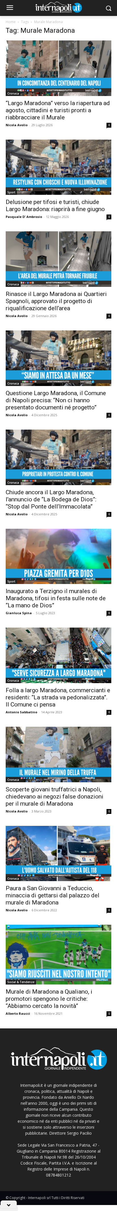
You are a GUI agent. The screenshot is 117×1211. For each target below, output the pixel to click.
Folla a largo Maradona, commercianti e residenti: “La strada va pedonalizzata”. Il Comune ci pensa (58, 697)
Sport (11, 192)
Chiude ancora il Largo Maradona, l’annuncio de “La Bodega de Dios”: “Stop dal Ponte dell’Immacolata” (51, 499)
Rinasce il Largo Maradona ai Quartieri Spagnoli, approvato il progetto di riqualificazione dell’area (56, 301)
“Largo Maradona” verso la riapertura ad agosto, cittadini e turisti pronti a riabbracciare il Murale (58, 110)
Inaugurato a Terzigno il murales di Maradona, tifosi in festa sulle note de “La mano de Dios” (56, 598)
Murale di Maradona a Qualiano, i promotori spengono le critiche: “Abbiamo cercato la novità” (49, 998)
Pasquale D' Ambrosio (24, 217)
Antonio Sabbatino (21, 712)
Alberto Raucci (18, 1013)
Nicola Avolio (17, 125)
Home (11, 21)
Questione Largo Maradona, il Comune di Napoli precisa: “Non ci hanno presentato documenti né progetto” (56, 400)
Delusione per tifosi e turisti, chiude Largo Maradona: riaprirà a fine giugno (55, 206)
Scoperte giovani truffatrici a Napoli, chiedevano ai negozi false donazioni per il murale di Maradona (54, 796)
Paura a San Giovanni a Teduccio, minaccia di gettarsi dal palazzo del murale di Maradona (52, 895)
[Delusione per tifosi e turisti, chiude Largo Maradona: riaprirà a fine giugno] (58, 167)
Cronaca (13, 93)
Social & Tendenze (20, 982)
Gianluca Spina (19, 613)
